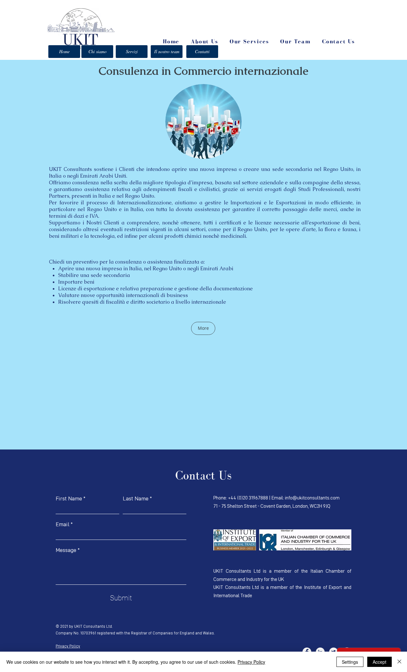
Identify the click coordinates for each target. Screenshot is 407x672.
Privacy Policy (68, 646)
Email (62, 524)
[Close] (399, 662)
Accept (379, 662)
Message (66, 550)
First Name (69, 498)
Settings (350, 662)
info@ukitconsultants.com (312, 497)
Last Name (135, 498)
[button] (249, 42)
